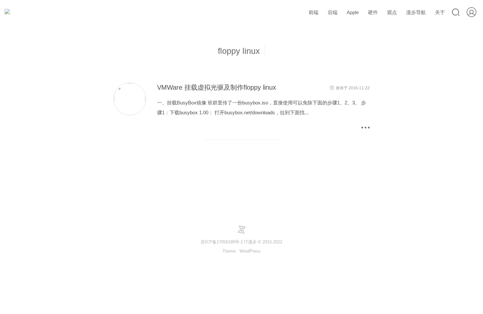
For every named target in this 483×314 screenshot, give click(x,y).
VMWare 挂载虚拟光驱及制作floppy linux (216, 87)
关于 (440, 12)
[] (129, 114)
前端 (313, 12)
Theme (229, 251)
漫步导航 (416, 12)
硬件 (373, 12)
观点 (392, 12)
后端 (332, 12)
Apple (353, 12)
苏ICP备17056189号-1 (222, 241)
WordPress (250, 251)
